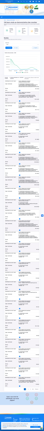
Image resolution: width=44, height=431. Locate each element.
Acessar (11, 32)
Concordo (36, 426)
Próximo (36, 389)
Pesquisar (9, 47)
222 (33, 389)
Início (5, 20)
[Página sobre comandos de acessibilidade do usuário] (27, 1)
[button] (18, 72)
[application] (22, 64)
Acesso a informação (11, 20)
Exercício (7, 42)
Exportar (36, 47)
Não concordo (35, 424)
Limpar (16, 47)
